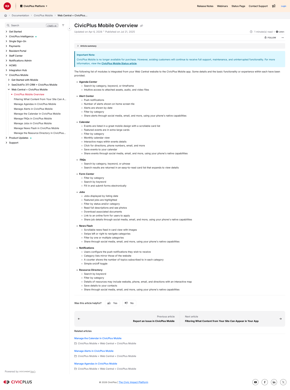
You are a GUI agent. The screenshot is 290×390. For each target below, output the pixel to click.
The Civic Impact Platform (133, 382)
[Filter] (63, 25)
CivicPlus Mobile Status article (119, 63)
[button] (32, 25)
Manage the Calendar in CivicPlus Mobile (37, 113)
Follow (271, 37)
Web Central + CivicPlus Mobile (73, 15)
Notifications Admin (20, 60)
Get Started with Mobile (24, 79)
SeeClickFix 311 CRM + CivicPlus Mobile (34, 84)
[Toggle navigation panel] (69, 28)
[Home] (7, 6)
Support (13, 142)
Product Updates (18, 137)
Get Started (15, 31)
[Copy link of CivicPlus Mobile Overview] (141, 25)
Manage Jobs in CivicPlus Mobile (33, 123)
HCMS (12, 65)
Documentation (20, 15)
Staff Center (16, 55)
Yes (115, 303)
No (132, 303)
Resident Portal (17, 50)
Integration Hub (18, 70)
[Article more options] (282, 37)
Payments (14, 46)
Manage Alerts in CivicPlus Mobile (33, 108)
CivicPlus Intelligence (21, 36)
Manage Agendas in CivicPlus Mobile (35, 103)
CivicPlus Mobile (43, 15)
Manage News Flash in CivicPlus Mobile (36, 128)
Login (283, 6)
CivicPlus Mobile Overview (29, 94)
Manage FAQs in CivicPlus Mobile (33, 118)
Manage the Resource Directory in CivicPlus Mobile (40, 132)
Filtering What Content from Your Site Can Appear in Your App (40, 99)
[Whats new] (273, 6)
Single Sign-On (17, 41)
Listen (281, 31)
